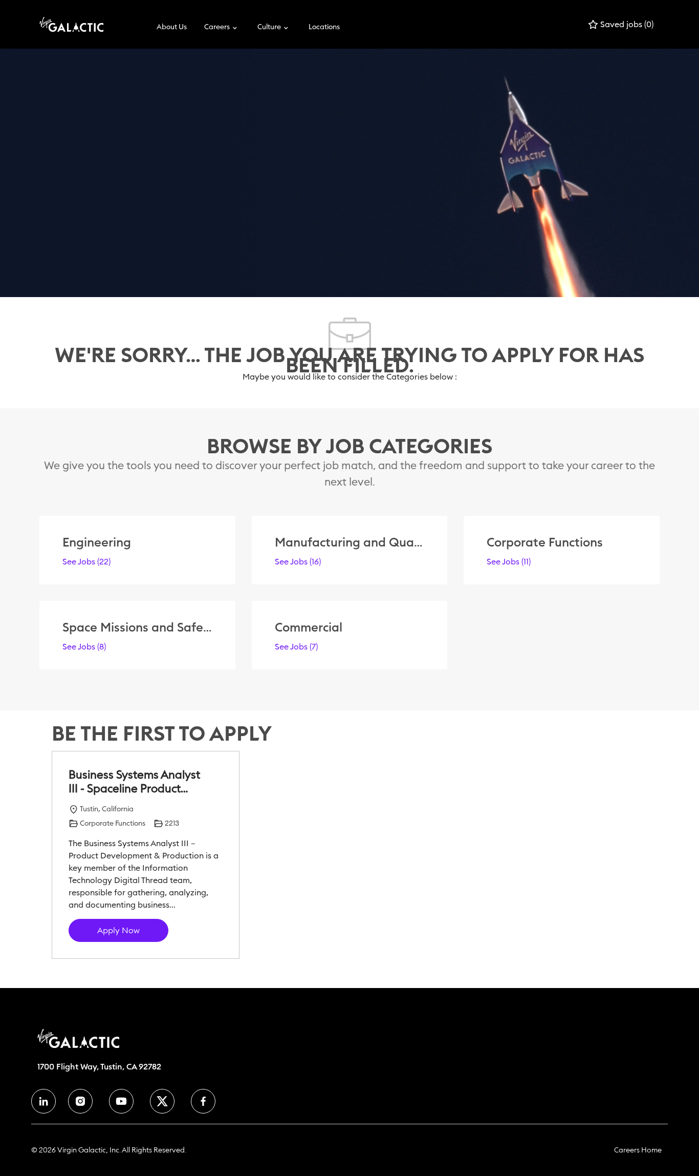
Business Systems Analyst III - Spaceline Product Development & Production (134, 782)
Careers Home (638, 1149)
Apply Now (118, 930)
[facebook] (43, 1101)
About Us (172, 26)
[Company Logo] (65, 24)
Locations (324, 26)
